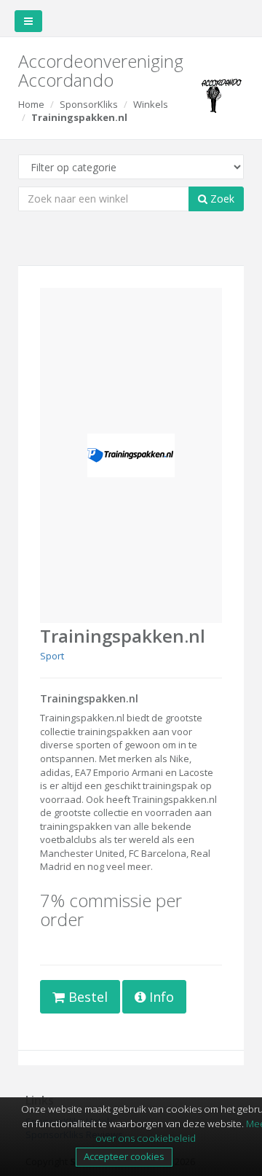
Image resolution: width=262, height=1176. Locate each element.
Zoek (220, 198)
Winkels (150, 104)
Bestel (86, 997)
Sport (52, 655)
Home (31, 104)
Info (160, 997)
